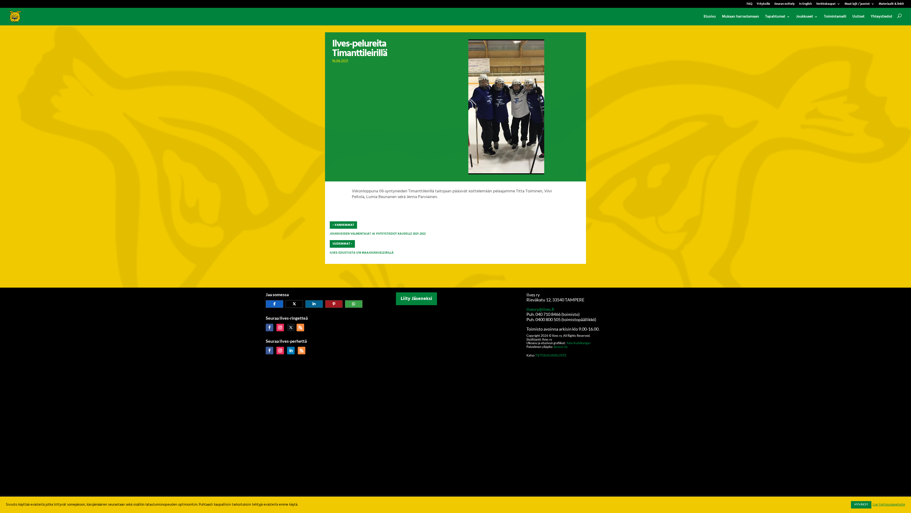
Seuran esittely (784, 4)
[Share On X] (294, 304)
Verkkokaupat (826, 4)
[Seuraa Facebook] (269, 327)
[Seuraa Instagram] (280, 327)
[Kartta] (455, 338)
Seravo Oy (560, 347)
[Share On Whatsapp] (353, 304)
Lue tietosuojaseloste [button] (889, 505)
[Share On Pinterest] (334, 304)
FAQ (749, 4)
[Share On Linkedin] (314, 304)
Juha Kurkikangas (578, 343)
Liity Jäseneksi (416, 299)
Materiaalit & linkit (891, 4)
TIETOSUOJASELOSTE (551, 355)
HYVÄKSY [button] (861, 504)
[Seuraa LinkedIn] (291, 350)
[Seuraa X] (291, 327)
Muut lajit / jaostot (857, 4)
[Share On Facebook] (274, 304)
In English (805, 4)
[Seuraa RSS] (300, 327)
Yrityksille (763, 4)
